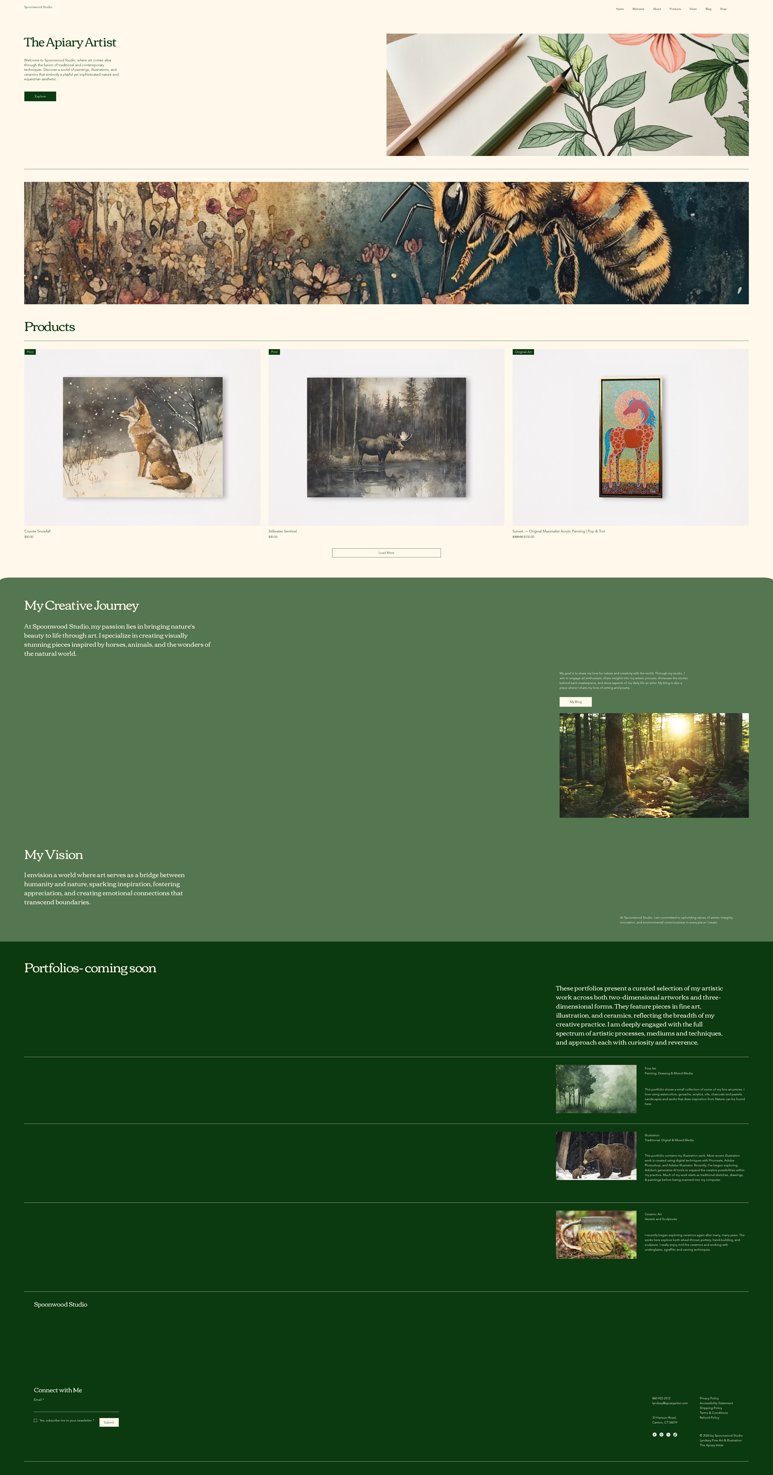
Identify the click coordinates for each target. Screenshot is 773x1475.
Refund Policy (709, 1417)
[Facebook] (654, 1434)
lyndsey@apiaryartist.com (670, 1403)
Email (39, 1400)
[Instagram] (661, 1434)
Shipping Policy (711, 1408)
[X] (668, 1434)
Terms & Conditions (714, 1413)
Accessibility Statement (716, 1403)
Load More (386, 553)
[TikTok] (675, 1434)
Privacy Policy (709, 1398)
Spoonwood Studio (60, 1304)
